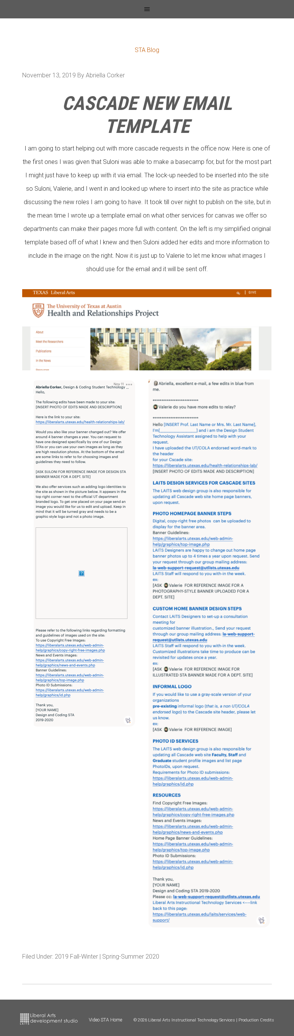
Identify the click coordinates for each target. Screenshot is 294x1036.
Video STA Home (105, 1020)
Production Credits (256, 1020)
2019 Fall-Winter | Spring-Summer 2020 (107, 956)
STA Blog (147, 50)
